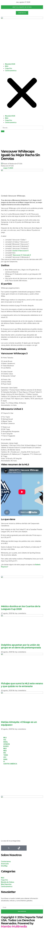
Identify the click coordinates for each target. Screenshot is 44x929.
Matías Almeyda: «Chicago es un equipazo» (19, 723)
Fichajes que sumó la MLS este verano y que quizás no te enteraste (22, 685)
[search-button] (2, 131)
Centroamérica (10, 70)
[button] (22, 93)
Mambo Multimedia (14, 926)
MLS (6, 66)
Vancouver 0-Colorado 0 (22, 255)
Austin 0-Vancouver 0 (20, 251)
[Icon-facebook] (3, 848)
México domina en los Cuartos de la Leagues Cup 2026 (20, 607)
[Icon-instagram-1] (13, 848)
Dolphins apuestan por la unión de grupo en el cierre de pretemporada (21, 646)
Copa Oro (8, 68)
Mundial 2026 (10, 64)
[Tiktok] (18, 848)
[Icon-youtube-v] (24, 848)
